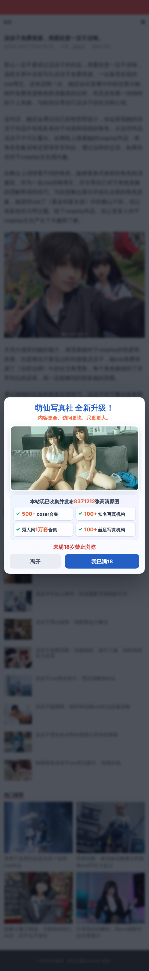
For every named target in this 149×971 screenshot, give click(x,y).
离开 (35, 561)
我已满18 (102, 561)
